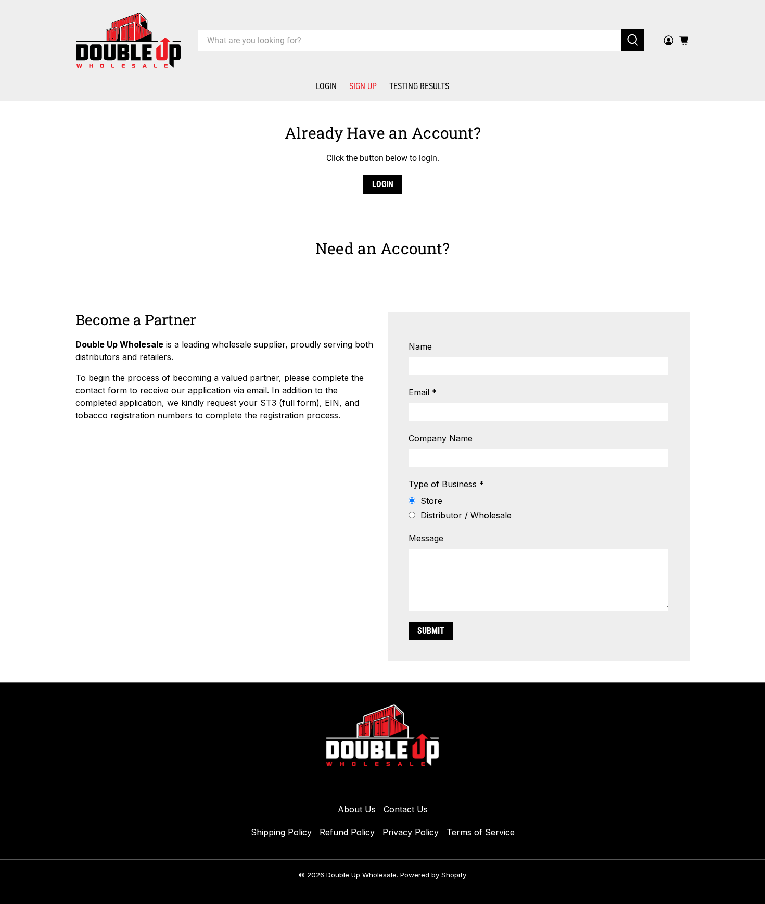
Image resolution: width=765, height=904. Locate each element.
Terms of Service (481, 832)
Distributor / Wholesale (466, 515)
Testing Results (419, 86)
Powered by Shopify (433, 875)
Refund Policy (347, 832)
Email (423, 392)
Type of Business (446, 484)
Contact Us (406, 809)
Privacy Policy (410, 832)
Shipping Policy (281, 832)
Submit (430, 631)
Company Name (441, 438)
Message (426, 538)
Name (420, 346)
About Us (357, 809)
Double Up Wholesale (361, 875)
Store (431, 501)
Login (326, 86)
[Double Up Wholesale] (128, 40)
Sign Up (363, 86)
